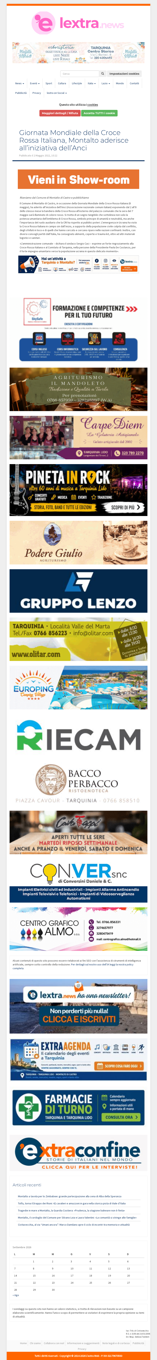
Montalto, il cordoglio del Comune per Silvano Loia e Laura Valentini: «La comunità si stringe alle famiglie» (77, 1217)
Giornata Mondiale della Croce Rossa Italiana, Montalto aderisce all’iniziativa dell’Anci (73, 140)
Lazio (105, 83)
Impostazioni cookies (124, 73)
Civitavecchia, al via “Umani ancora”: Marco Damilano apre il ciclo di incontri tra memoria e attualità (74, 1224)
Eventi (34, 83)
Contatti (134, 83)
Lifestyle (77, 83)
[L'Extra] (78, 22)
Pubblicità (21, 93)
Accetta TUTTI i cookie (99, 113)
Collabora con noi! (54, 1343)
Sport (49, 83)
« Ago (16, 1295)
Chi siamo (35, 1343)
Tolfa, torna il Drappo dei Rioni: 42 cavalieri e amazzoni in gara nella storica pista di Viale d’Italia (72, 1203)
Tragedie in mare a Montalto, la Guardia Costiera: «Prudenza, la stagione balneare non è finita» (71, 1210)
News (18, 83)
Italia (91, 83)
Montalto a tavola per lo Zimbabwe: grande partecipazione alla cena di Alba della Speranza (69, 1196)
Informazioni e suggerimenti (83, 1343)
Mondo (120, 83)
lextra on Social (56, 93)
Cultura (62, 83)
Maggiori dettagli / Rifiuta (60, 113)
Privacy (37, 93)
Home (23, 1343)
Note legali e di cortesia (116, 1343)
